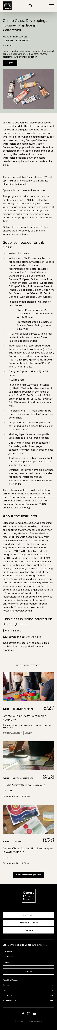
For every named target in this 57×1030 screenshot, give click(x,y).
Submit (28, 971)
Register (10, 63)
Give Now (28, 930)
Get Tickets (28, 915)
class (33, 504)
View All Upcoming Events (28, 874)
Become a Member (28, 923)
